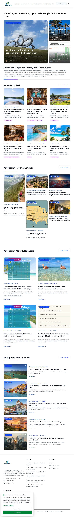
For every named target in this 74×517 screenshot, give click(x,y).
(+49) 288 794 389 (10, 480)
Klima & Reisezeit (43, 3)
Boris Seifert (6, 107)
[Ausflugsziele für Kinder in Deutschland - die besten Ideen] (25, 41)
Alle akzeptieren (17, 512)
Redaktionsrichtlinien (49, 511)
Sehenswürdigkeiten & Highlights (33, 3)
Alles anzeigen (65, 85)
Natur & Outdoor (23, 3)
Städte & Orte (48, 3)
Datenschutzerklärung (8, 505)
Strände (53, 3)
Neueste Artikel (17, 3)
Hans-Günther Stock (54, 107)
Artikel (28, 460)
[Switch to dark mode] (69, 3)
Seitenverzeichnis (59, 511)
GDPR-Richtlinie (40, 511)
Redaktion (52, 460)
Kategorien (7, 490)
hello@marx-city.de (10, 483)
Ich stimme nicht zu (17, 509)
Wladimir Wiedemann (32, 107)
